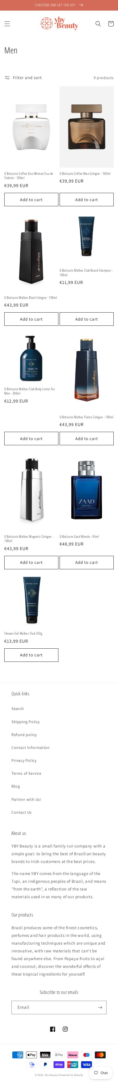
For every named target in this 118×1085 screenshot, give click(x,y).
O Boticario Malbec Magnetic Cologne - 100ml (28, 538)
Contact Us (21, 812)
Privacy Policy (23, 760)
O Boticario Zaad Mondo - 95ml (79, 536)
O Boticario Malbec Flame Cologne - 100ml (86, 417)
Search (17, 708)
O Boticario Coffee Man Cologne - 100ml (85, 173)
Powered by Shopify (71, 1074)
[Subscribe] (100, 1007)
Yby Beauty (51, 1074)
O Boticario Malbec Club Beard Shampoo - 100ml (86, 272)
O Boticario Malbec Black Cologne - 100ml (30, 297)
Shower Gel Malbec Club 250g (23, 633)
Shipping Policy (25, 721)
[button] (7, 23)
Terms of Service (26, 773)
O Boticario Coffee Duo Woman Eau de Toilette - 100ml (28, 175)
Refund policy (24, 734)
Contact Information (30, 747)
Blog (15, 786)
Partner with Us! (26, 799)
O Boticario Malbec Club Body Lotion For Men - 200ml (29, 391)
